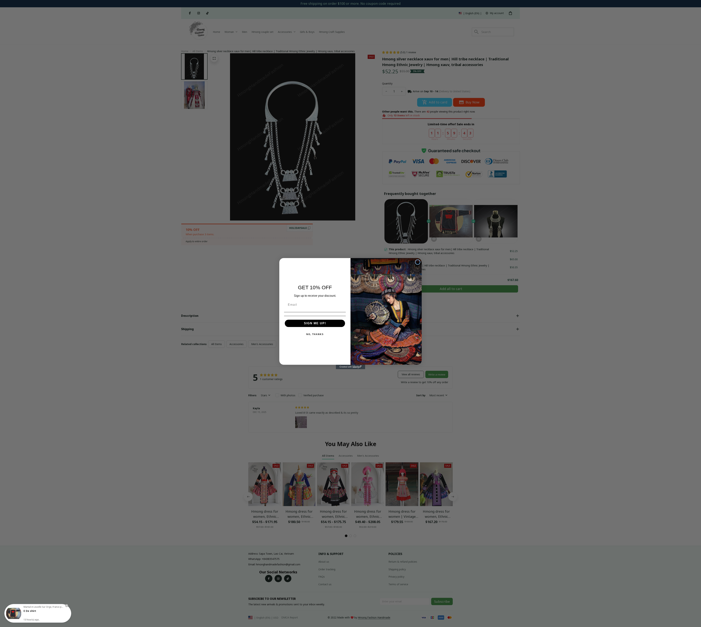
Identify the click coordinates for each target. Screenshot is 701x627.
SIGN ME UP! (315, 323)
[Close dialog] (417, 262)
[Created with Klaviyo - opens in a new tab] (350, 367)
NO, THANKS (315, 334)
